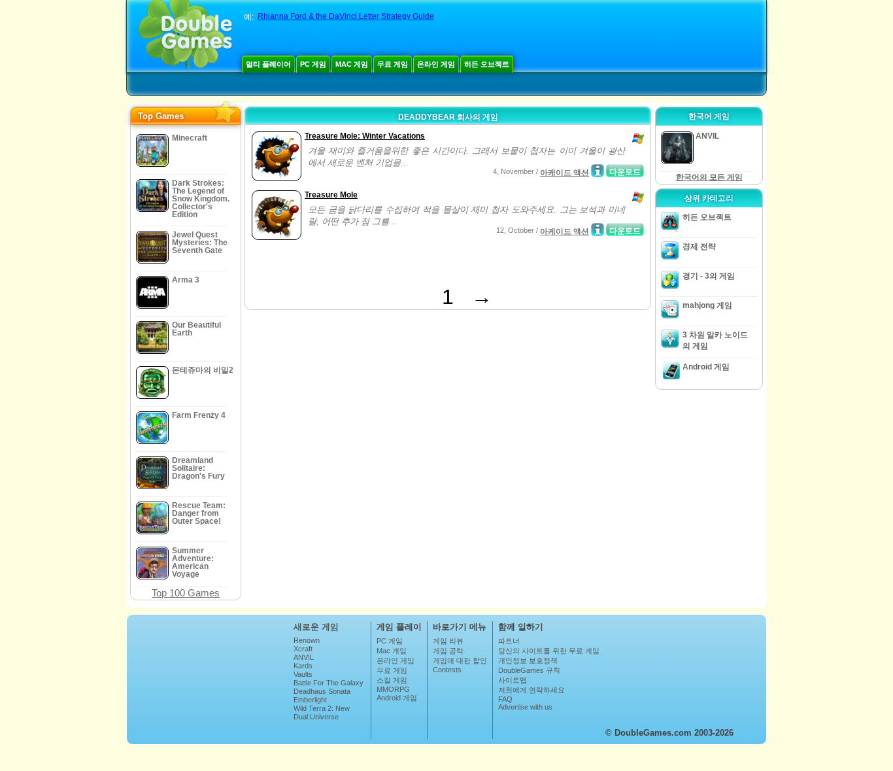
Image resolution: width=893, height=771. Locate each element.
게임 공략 (448, 651)
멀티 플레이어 (268, 64)
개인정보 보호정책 (528, 660)
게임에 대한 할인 (460, 660)
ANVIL (304, 657)
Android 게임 (706, 366)
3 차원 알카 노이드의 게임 (715, 340)
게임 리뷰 (448, 641)
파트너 (509, 641)
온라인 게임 (436, 64)
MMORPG (393, 689)
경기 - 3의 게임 (708, 276)
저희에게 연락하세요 (531, 690)
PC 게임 (313, 64)
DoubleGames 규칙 (529, 670)
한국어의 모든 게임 (709, 177)
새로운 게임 (316, 627)
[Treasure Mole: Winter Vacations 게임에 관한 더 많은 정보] (597, 170)
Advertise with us (525, 707)
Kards (303, 666)
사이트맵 (512, 680)
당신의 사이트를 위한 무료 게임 (548, 651)
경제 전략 (699, 246)
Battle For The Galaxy (328, 683)
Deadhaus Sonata (322, 691)
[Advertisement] (401, 265)
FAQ (505, 699)
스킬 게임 (392, 680)
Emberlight (310, 700)
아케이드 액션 (564, 172)
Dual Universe (316, 717)
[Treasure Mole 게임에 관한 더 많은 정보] (597, 229)
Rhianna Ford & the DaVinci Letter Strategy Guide (346, 16)
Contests (447, 670)
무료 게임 (392, 64)
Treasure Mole (331, 194)
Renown (307, 640)
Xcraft (303, 649)
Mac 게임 (351, 64)
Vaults (303, 674)
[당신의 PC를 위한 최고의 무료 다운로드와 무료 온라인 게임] (185, 36)
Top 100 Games (186, 592)
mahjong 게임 (707, 305)
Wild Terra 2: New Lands (322, 712)
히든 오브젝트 (486, 64)
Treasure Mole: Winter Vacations (365, 136)
